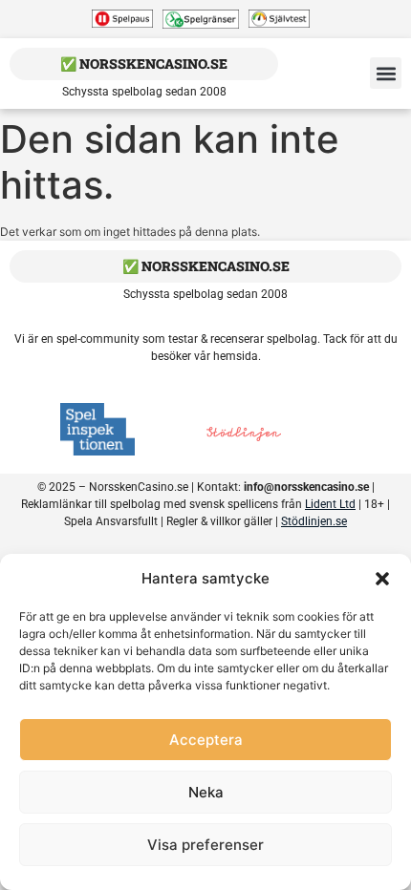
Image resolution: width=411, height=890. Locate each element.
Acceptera (206, 740)
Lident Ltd (330, 504)
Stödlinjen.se (314, 521)
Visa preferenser (205, 845)
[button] (382, 578)
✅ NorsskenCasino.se (143, 63)
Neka (206, 792)
